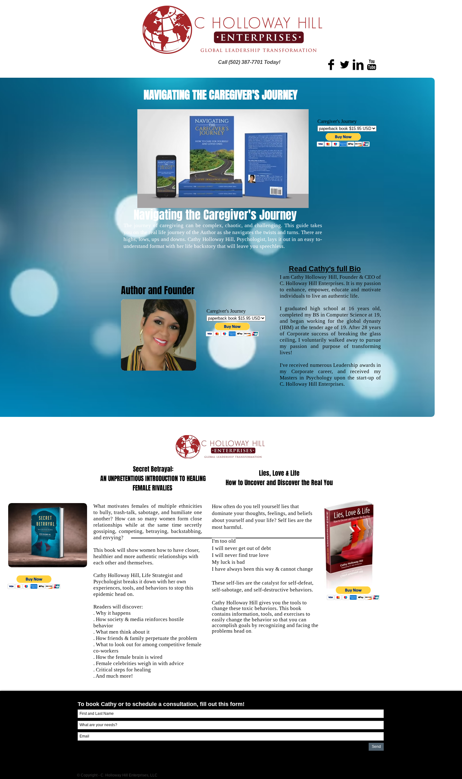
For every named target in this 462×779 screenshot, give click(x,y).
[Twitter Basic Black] (344, 64)
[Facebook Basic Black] (331, 64)
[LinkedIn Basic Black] (358, 64)
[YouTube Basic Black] (371, 64)
